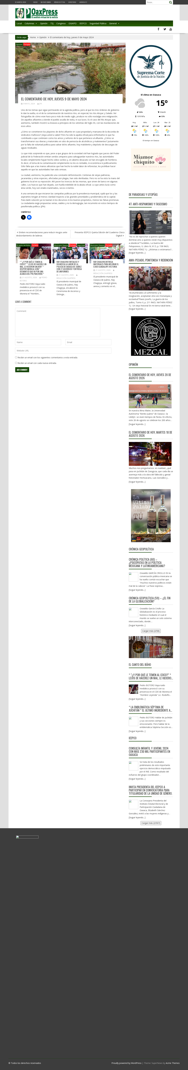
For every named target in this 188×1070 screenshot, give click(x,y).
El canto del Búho (23, 245)
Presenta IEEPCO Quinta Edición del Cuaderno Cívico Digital (100, 234)
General (113, 23)
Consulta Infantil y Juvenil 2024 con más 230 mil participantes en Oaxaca (149, 751)
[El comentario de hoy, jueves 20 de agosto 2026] (150, 396)
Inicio (35, 2)
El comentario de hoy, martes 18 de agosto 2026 (150, 434)
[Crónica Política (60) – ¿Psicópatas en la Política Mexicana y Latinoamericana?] (133, 577)
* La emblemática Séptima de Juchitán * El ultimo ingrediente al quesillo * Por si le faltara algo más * (150, 708)
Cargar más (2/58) (151, 631)
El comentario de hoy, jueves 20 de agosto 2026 (150, 376)
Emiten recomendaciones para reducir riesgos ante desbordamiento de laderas (41, 234)
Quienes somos (46, 2)
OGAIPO (73, 23)
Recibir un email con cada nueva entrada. (37, 363)
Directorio (72, 2)
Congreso (61, 23)
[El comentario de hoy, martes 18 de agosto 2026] (150, 454)
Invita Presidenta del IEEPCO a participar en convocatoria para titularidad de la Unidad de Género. (150, 790)
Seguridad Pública (98, 23)
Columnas (29, 23)
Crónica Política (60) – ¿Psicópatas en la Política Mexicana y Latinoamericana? (147, 562)
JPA (40, 103)
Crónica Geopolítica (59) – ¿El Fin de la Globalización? (149, 599)
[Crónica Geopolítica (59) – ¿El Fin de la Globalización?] (133, 612)
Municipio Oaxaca (61, 245)
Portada (27, 44)
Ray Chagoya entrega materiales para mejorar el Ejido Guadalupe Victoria (106, 264)
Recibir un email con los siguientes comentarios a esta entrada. (48, 357)
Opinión (43, 23)
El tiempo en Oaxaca (151, 140)
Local (19, 23)
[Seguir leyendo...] (137, 424)
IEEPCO (83, 23)
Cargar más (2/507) (151, 823)
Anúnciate (83, 2)
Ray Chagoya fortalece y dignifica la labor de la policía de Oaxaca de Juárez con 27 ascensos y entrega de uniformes (69, 266)
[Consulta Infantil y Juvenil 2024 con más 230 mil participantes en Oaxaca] (133, 765)
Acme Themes (173, 1063)
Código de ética (59, 2)
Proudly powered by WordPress (126, 1063)
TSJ (51, 23)
